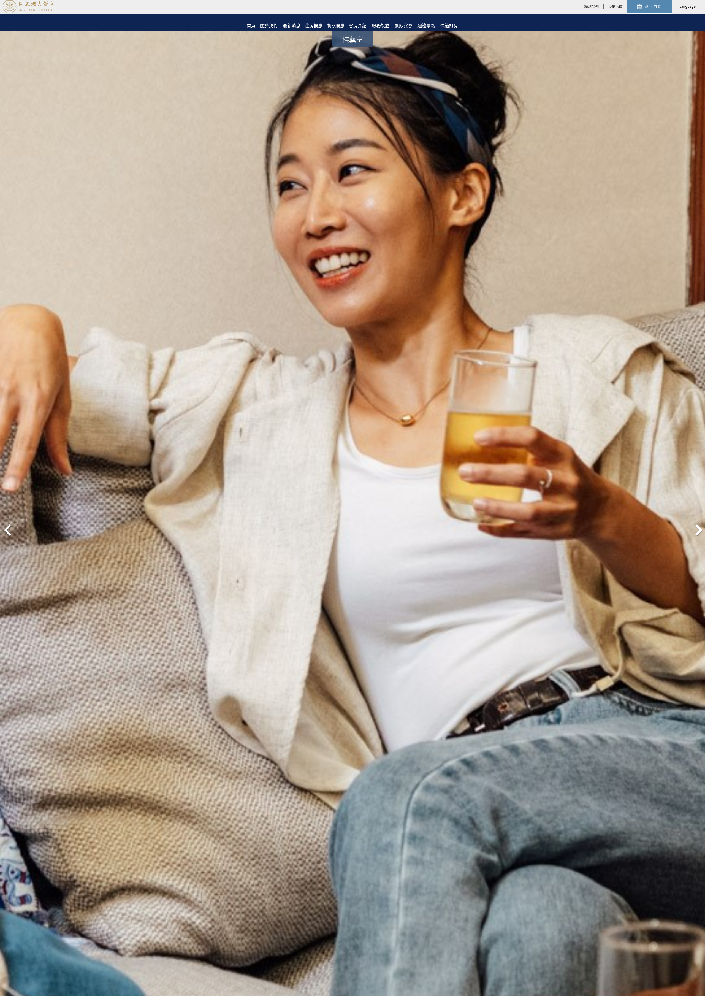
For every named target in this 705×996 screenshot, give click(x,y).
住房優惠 (313, 25)
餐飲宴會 (403, 25)
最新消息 (291, 25)
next (698, 529)
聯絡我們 (591, 6)
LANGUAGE (688, 6)
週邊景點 (426, 25)
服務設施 (380, 25)
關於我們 (269, 25)
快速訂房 (449, 25)
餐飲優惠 (336, 25)
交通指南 (615, 6)
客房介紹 (358, 25)
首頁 (251, 25)
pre (7, 529)
